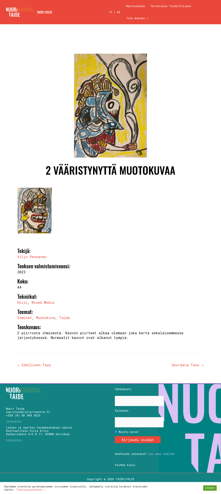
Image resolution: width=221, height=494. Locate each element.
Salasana (121, 410)
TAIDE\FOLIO (44, 12)
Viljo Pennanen (31, 256)
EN (118, 12)
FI (110, 12)
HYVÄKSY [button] (210, 487)
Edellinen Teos (34, 365)
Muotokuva (45, 317)
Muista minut (128, 431)
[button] (146, 18)
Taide (64, 317)
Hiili (22, 302)
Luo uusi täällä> (161, 454)
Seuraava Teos (187, 365)
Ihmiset (24, 317)
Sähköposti (123, 389)
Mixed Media (43, 302)
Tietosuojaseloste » (30, 489)
